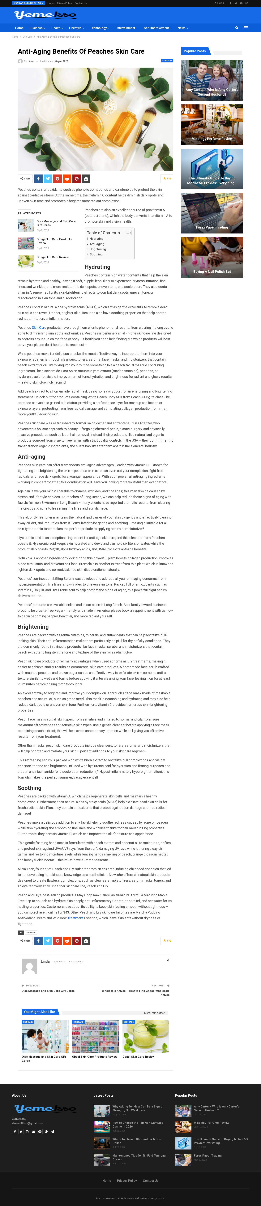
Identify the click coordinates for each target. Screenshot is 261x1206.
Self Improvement (156, 28)
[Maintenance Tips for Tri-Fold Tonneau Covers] (102, 1160)
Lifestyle (75, 28)
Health (55, 28)
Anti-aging (97, 244)
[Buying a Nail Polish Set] (212, 257)
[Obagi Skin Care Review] (26, 261)
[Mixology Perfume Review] (212, 124)
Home (51, 3)
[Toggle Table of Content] (126, 233)
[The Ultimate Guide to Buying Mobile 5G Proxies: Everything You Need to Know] (212, 169)
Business (36, 28)
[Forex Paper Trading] (212, 213)
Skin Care (167, 61)
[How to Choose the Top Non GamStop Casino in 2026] (102, 1127)
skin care (31, 932)
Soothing (96, 254)
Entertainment (125, 28)
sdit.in (162, 1198)
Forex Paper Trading (212, 227)
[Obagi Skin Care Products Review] (26, 243)
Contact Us (81, 3)
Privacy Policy (64, 3)
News (182, 28)
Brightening (98, 249)
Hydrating (97, 239)
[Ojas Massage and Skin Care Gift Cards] (26, 225)
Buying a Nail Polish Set (212, 272)
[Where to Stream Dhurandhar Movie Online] (102, 1143)
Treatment (75, 918)
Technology (98, 28)
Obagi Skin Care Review (53, 257)
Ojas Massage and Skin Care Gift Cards (48, 991)
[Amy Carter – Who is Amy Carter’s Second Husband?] (212, 80)
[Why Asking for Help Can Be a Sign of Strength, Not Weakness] (102, 1111)
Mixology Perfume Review (212, 139)
